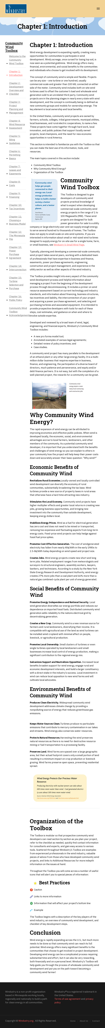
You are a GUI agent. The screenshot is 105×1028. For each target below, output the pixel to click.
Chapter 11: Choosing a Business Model (17, 220)
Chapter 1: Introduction (16, 73)
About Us (84, 1021)
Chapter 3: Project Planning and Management (16, 107)
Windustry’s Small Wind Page (69, 244)
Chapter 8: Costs (14, 183)
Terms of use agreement (67, 998)
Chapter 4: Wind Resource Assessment (17, 124)
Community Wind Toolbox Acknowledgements (19, 312)
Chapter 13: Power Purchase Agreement (15, 252)
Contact (96, 1021)
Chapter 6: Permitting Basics (14, 155)
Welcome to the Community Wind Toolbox (17, 60)
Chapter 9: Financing (14, 195)
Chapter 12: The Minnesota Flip (17, 235)
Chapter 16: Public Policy (15, 298)
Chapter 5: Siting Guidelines (14, 140)
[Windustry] (16, 8)
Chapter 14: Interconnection (17, 268)
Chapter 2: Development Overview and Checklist (16, 88)
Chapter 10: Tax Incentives (17, 207)
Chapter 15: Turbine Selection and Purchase (16, 283)
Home (73, 1021)
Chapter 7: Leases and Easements (15, 170)
